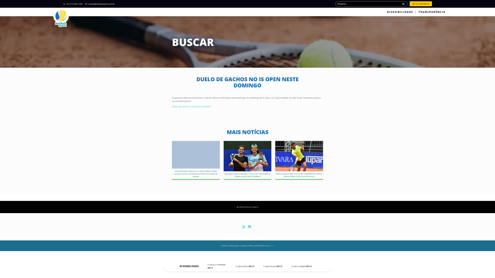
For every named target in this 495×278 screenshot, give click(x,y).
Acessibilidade (400, 12)
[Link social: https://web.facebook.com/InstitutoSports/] (244, 227)
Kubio (272, 245)
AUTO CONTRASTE (420, 4)
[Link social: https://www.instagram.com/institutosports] (251, 227)
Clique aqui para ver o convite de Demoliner (191, 106)
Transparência (432, 12)
